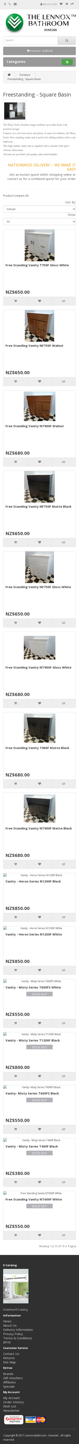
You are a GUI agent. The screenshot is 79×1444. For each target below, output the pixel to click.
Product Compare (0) (15, 195)
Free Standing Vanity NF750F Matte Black (38, 506)
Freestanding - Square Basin (24, 79)
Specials (9, 1386)
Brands (8, 1374)
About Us (10, 1325)
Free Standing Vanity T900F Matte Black (37, 748)
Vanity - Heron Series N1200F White (33, 934)
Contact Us (11, 1354)
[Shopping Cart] (66, 4)
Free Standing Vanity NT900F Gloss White (38, 667)
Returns (9, 1358)
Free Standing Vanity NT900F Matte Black (38, 828)
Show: (72, 215)
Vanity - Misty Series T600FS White (33, 987)
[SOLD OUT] (39, 981)
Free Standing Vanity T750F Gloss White (37, 265)
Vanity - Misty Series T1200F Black (32, 1040)
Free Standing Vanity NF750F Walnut (34, 345)
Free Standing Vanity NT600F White (33, 1199)
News (7, 1321)
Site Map (9, 1362)
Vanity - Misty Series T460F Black (31, 1146)
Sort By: (70, 202)
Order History (13, 1402)
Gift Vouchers (13, 1378)
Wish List (9, 1406)
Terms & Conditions (17, 1338)
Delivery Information (18, 1329)
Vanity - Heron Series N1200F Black (33, 881)
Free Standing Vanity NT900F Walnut (34, 426)
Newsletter (11, 1410)
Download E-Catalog (15, 1309)
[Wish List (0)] (61, 4)
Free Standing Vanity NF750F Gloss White (38, 587)
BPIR (7, 1342)
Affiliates (9, 1382)
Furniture (25, 75)
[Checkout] (72, 4)
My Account (50, 4)
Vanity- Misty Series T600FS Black (32, 1093)
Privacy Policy (13, 1334)
